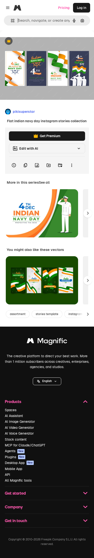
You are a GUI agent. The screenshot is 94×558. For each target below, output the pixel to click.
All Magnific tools (18, 480)
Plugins (14, 457)
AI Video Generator (19, 427)
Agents (14, 451)
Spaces (10, 410)
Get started (15, 493)
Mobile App (13, 469)
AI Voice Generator (19, 433)
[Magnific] (47, 342)
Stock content (16, 439)
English (47, 381)
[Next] (87, 213)
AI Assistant (14, 416)
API (7, 474)
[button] (47, 381)
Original (31, 41)
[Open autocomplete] (10, 20)
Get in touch (16, 520)
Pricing (64, 8)
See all (44, 182)
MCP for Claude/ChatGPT (25, 445)
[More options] (71, 165)
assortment (18, 314)
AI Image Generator (20, 421)
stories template (47, 314)
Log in (81, 8)
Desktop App (19, 463)
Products (13, 401)
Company (14, 506)
